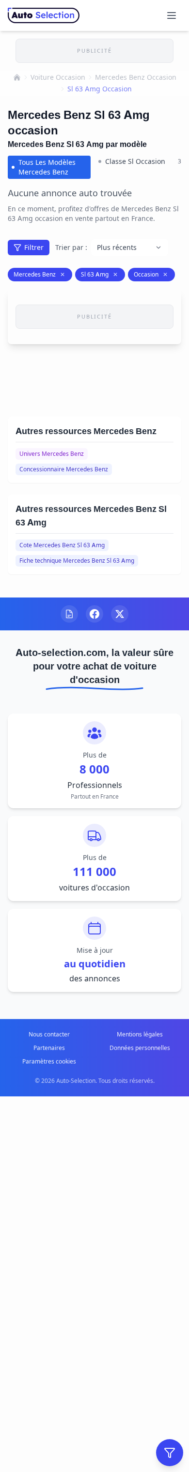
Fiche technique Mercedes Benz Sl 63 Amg (76, 560)
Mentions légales (140, 1034)
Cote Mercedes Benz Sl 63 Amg (62, 545)
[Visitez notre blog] (69, 614)
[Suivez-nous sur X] (119, 614)
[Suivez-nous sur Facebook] (94, 614)
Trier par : (71, 247)
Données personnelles (140, 1047)
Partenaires (49, 1047)
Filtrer (34, 247)
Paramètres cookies (49, 1061)
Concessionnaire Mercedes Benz (63, 469)
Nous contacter (49, 1034)
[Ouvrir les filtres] (169, 1452)
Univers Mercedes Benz (51, 453)
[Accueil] (17, 77)
